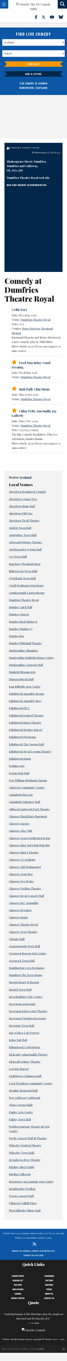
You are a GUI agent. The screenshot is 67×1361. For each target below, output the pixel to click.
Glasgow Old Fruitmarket (25, 867)
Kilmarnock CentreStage (24, 1047)
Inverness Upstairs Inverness (27, 1018)
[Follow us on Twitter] (45, 16)
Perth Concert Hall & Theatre (28, 1138)
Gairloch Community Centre (26, 787)
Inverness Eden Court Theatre (28, 1011)
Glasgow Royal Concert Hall (26, 896)
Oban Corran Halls (21, 1105)
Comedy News (18, 1275)
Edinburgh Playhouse (22, 737)
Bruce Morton (31, 328)
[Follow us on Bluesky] (63, 16)
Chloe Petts (27, 411)
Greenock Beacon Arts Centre (27, 953)
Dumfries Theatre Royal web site (28, 178)
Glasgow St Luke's (20, 910)
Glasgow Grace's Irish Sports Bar (29, 838)
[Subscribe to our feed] (33, 1243)
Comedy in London (21, 1251)
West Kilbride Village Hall (25, 1210)
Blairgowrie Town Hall (23, 571)
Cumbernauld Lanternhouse (27, 593)
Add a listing (33, 74)
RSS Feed (18, 1284)
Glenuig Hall (17, 939)
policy (41, 1348)
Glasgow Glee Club (20, 831)
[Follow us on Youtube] (54, 16)
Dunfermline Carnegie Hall (26, 665)
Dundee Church (19, 614)
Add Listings (18, 1289)
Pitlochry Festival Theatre (25, 1145)
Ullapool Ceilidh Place (23, 1203)
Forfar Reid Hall (19, 773)
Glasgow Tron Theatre (23, 932)
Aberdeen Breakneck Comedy (27, 491)
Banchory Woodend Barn (24, 564)
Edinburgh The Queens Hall (26, 744)
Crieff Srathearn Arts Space (26, 585)
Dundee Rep (16, 636)
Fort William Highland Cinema (28, 780)
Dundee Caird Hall (20, 607)
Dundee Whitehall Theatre (25, 643)
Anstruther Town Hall (22, 535)
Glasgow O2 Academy (22, 859)
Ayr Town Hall (18, 556)
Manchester (26, 88)
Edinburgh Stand (20, 758)
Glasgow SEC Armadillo (23, 903)
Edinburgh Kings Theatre (25, 722)
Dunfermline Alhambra (23, 650)
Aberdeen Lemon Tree (23, 499)
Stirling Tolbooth (20, 1174)
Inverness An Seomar (22, 1004)
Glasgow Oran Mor (21, 874)
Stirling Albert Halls (21, 1167)
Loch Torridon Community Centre (30, 1083)
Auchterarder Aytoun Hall (25, 549)
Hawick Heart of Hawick (24, 982)
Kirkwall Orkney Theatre (24, 1061)
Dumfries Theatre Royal (35, 319)
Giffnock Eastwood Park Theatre (29, 809)
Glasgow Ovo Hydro (21, 881)
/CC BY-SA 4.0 (53, 152)
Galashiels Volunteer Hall (24, 802)
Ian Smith (44, 411)
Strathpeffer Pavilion (22, 1189)
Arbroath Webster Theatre (25, 542)
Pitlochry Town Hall (21, 1152)
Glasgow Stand (18, 917)
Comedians (49, 1275)
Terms (49, 1289)
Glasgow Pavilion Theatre (25, 888)
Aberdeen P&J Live (21, 513)
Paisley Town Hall (20, 1119)
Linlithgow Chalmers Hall (25, 1076)
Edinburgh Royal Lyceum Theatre (30, 751)
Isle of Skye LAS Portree (24, 1033)
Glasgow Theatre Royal (23, 924)
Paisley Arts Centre (21, 1112)
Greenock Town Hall (22, 961)
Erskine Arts (16, 766)
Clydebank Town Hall (22, 578)
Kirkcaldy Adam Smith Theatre (28, 1054)
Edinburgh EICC (19, 708)
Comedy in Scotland (33, 1255)
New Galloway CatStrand (24, 1097)
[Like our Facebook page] (38, 16)
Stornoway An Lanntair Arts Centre (31, 1181)
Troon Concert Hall (21, 1196)
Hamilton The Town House (25, 975)
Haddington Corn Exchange (26, 968)
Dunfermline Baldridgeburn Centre (31, 657)
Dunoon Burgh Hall (21, 679)
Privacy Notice (18, 1298)
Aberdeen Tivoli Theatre (24, 520)
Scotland (42, 88)
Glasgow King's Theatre (24, 852)
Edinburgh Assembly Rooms (26, 694)
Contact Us (49, 1298)
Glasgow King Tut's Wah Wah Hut (29, 845)
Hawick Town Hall (20, 989)
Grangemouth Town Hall (24, 946)
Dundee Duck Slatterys (23, 621)
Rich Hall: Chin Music (34, 389)
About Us (49, 1293)
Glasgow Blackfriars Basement (28, 816)
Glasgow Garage (19, 823)
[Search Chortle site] (62, 4)
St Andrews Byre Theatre (24, 1160)
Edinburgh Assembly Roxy (25, 701)
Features (49, 1284)
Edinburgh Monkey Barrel (25, 730)
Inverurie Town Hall (21, 1025)
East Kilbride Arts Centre (24, 686)
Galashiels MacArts (21, 794)
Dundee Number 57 (20, 629)
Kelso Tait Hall (18, 1040)
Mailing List (18, 1280)
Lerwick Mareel (19, 1069)
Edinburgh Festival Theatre (26, 715)
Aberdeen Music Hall (22, 506)
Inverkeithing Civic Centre (25, 997)
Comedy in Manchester (42, 1251)
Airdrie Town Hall (20, 528)
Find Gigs (33, 64)
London (42, 83)
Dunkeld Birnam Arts (22, 672)
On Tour (49, 1280)
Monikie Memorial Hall (23, 1090)
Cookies (17, 1293)
